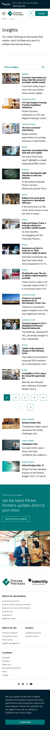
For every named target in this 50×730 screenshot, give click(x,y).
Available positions (33, 633)
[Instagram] (23, 684)
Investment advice (10, 636)
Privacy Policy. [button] (25, 712)
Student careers (32, 636)
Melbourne (6, 664)
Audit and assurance (10, 601)
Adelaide (6, 657)
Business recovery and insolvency (16, 608)
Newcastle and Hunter (11, 668)
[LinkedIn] (19, 684)
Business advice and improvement (16, 604)
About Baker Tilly (19, 6)
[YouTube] (31, 684)
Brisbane (6, 661)
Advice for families (9, 633)
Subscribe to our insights (16, 519)
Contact (41, 13)
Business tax (7, 611)
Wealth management (11, 643)
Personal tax (7, 639)
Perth (4, 671)
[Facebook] (27, 684)
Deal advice (7, 615)
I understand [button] (25, 722)
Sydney (5, 675)
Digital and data (8, 618)
